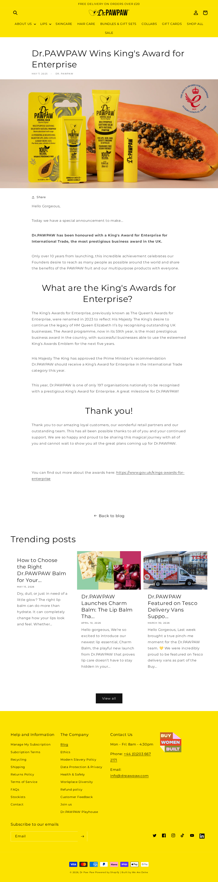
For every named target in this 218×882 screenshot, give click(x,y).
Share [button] (41, 197)
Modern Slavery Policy (78, 759)
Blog (64, 744)
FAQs (15, 789)
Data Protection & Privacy (81, 767)
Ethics (65, 752)
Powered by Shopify (107, 872)
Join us (66, 804)
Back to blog (112, 516)
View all (109, 698)
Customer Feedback (76, 797)
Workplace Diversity (76, 782)
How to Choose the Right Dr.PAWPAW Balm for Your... (41, 570)
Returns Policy (22, 774)
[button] (15, 12)
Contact (17, 804)
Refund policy (71, 789)
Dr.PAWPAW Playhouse (79, 812)
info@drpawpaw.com (129, 776)
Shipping (18, 767)
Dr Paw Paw (87, 872)
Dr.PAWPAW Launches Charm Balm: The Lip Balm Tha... (107, 606)
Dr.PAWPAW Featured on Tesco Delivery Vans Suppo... (172, 606)
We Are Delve (140, 872)
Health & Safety (72, 774)
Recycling (18, 759)
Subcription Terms (25, 752)
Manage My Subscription (30, 744)
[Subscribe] (82, 836)
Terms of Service (24, 782)
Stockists (18, 797)
